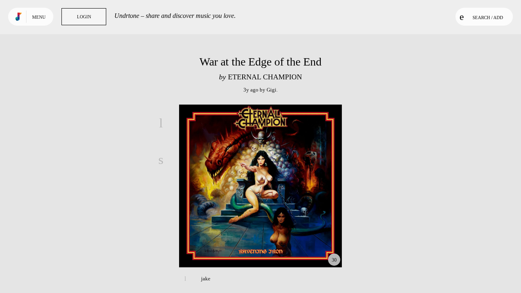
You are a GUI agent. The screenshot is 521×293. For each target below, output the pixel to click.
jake (205, 279)
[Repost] (160, 196)
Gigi (271, 90)
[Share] (160, 159)
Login (84, 16)
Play (260, 186)
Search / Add (488, 17)
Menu (39, 17)
